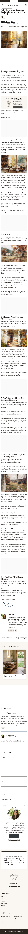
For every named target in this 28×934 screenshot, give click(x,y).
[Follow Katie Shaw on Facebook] (9, 630)
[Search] (25, 805)
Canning (4, 905)
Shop (16, 918)
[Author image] (2, 17)
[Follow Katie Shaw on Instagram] (11, 630)
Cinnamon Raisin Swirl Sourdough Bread (21, 637)
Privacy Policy (18, 916)
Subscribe (17, 922)
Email (3, 787)
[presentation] (15, 662)
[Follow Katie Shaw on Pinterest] (16, 630)
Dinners (4, 901)
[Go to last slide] (4, 665)
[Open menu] (26, 5)
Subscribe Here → (14, 1)
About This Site (6, 916)
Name (3, 781)
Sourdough (5, 899)
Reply (3, 728)
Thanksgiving (4, 609)
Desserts (4, 903)
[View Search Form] (2, 4)
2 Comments (3, 18)
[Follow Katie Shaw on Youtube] (13, 630)
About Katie (5, 918)
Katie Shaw (11, 614)
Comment (4, 757)
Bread (3, 896)
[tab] (4, 670)
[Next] (24, 665)
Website (3, 794)
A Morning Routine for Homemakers (6, 637)
